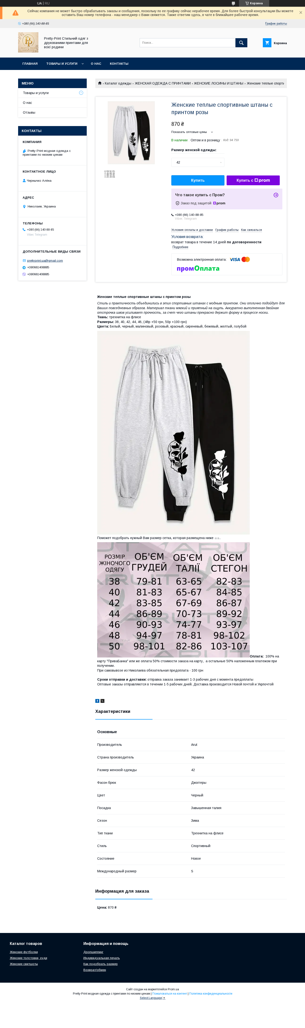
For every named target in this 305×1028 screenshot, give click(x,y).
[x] (102, 702)
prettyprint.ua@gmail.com (45, 260)
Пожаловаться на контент (169, 993)
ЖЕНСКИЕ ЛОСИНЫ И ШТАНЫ (218, 83)
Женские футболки (24, 952)
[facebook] (97, 702)
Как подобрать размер (100, 964)
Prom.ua (173, 989)
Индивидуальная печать (101, 958)
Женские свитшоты (24, 964)
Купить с (245, 180)
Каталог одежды (118, 83)
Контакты (119, 63)
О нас (96, 63)
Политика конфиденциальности (210, 993)
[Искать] (241, 42)
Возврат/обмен (94, 970)
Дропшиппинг (93, 952)
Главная (30, 63)
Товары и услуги (61, 63)
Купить (198, 180)
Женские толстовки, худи (28, 958)
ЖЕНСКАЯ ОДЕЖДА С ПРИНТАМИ (163, 83)
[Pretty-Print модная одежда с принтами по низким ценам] (28, 51)
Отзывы (29, 112)
